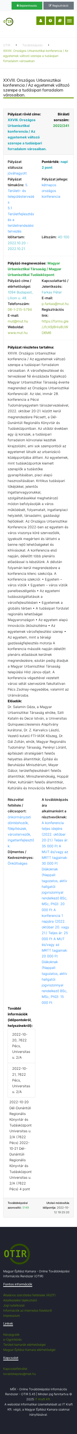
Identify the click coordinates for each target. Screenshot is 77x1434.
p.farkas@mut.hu (55, 304)
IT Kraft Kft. (43, 1399)
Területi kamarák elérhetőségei (24, 1344)
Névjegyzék (11, 1334)
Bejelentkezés (28, 5)
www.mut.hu (18, 333)
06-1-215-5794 (20, 309)
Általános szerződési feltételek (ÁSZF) (29, 1295)
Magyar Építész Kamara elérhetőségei (29, 1349)
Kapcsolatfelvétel (15, 1368)
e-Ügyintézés (12, 1339)
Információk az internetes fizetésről (27, 1310)
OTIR (6, 45)
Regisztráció (60, 5)
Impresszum (11, 1315)
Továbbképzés (32, 45)
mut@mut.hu (18, 321)
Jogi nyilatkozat (14, 1305)
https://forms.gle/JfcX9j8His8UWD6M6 (55, 327)
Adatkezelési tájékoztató (20, 1300)
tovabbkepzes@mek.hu (19, 1374)
